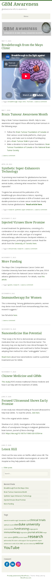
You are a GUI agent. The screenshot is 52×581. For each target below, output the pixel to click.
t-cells (13, 543)
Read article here (34, 204)
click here (36, 413)
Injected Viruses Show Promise (23, 222)
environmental (9, 529)
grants (10, 285)
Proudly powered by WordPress (18, 576)
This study (6, 382)
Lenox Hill (9, 449)
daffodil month (9, 525)
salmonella (7, 540)
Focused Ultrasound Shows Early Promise (25, 402)
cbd (28, 520)
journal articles (35, 532)
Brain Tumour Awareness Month (25, 114)
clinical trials (12, 249)
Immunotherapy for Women (22, 297)
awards (6, 520)
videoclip (32, 543)
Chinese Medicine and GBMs (21, 376)
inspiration (23, 532)
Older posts (7, 468)
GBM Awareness (20, 4)
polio (15, 537)
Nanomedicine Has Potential (22, 333)
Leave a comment (41, 102)
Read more (6, 357)
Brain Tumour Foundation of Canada (31, 132)
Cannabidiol (22, 520)
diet (16, 524)
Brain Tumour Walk (20, 141)
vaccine (26, 543)
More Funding (12, 261)
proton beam (23, 537)
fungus (31, 529)
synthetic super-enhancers (24, 210)
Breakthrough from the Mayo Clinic (22, 46)
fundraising (21, 528)
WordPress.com (25, 578)
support (24, 540)
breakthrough (13, 102)
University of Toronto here (25, 243)
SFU (12, 540)
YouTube (30, 102)
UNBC (21, 543)
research (11, 210)
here (15, 315)
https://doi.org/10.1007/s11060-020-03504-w (24, 433)
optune (10, 537)
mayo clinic (22, 102)
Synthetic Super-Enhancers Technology (21, 170)
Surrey (29, 540)
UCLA (17, 543)
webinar (39, 543)
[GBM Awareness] (26, 35)
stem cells (17, 540)
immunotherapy (12, 532)
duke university (29, 524)
